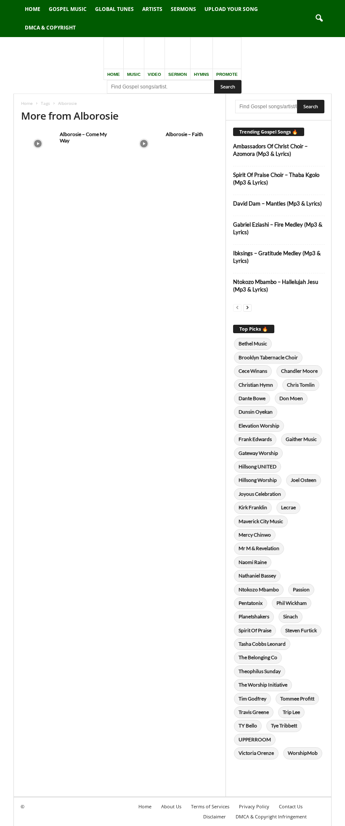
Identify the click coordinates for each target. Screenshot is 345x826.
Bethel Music (253, 343)
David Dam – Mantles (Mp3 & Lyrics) (277, 203)
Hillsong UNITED (257, 466)
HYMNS (201, 74)
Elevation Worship (259, 425)
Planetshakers (254, 616)
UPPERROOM (255, 739)
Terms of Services (210, 806)
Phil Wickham (291, 603)
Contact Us (291, 806)
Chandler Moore (299, 371)
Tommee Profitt (297, 698)
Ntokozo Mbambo (259, 589)
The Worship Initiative (263, 685)
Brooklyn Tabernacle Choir (268, 357)
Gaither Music (301, 439)
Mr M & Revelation (259, 548)
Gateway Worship (258, 453)
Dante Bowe (252, 398)
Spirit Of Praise (255, 630)
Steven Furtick (301, 630)
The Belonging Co (258, 657)
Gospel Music (68, 9)
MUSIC (134, 74)
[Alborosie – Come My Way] (38, 143)
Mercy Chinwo (255, 535)
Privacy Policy (254, 806)
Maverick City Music (261, 521)
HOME (113, 74)
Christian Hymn (256, 385)
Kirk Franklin (253, 507)
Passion (301, 589)
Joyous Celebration (260, 494)
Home (32, 9)
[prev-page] (237, 307)
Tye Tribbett (284, 725)
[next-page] (247, 307)
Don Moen (291, 398)
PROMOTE (227, 74)
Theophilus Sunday (260, 671)
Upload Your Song (231, 9)
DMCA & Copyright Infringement (271, 816)
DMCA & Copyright (50, 27)
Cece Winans (253, 371)
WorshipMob (303, 753)
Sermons (183, 9)
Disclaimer (214, 816)
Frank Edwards (255, 439)
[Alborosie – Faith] (144, 143)
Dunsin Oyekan (256, 412)
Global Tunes (114, 9)
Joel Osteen (303, 480)
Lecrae (288, 507)
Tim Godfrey (252, 698)
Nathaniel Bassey (257, 575)
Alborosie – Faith (184, 134)
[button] (319, 18)
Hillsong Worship (258, 480)
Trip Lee (291, 712)
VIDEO (154, 74)
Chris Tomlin (301, 385)
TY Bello (248, 725)
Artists (152, 9)
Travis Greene (254, 712)
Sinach (290, 616)
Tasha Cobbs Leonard (262, 644)
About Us (171, 806)
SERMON (177, 74)
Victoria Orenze (256, 753)
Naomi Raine (253, 562)
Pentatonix (251, 603)
